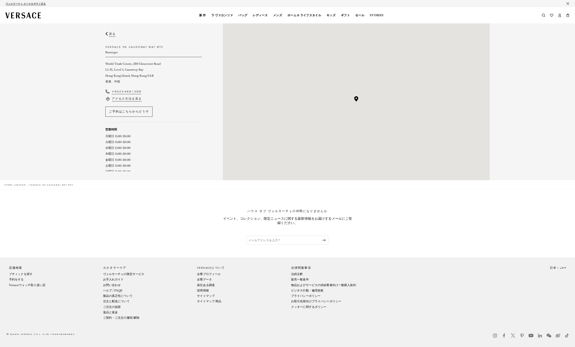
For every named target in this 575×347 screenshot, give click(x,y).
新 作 (202, 15)
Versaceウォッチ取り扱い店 (27, 285)
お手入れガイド (113, 279)
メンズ (277, 15)
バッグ (242, 15)
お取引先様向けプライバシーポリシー (316, 301)
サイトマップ (206, 296)
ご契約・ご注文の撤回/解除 (121, 318)
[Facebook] (504, 335)
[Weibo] (558, 335)
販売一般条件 (300, 279)
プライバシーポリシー (306, 296)
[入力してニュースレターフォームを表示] (325, 240)
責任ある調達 (206, 285)
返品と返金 (110, 312)
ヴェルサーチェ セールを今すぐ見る (26, 3)
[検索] (543, 15)
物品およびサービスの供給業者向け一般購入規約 (323, 285)
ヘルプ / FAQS (112, 290)
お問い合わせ (112, 285)
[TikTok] (567, 335)
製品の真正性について (118, 296)
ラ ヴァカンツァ (222, 15)
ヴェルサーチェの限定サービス (123, 274)
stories (376, 15)
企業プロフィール (209, 274)
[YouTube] (531, 335)
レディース (260, 15)
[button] (568, 15)
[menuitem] (202, 15)
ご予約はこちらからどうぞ (129, 111)
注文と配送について (116, 301)
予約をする (16, 279)
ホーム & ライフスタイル (304, 15)
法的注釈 (297, 274)
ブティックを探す (21, 274)
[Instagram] (495, 335)
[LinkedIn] (540, 335)
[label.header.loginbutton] (560, 15)
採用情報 (203, 290)
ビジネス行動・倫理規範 (307, 290)
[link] (14, 185)
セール (359, 15)
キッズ (331, 15)
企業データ (204, 279)
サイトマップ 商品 (209, 301)
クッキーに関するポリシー (308, 307)
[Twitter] (513, 335)
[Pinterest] (522, 335)
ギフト (345, 15)
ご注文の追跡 (112, 307)
